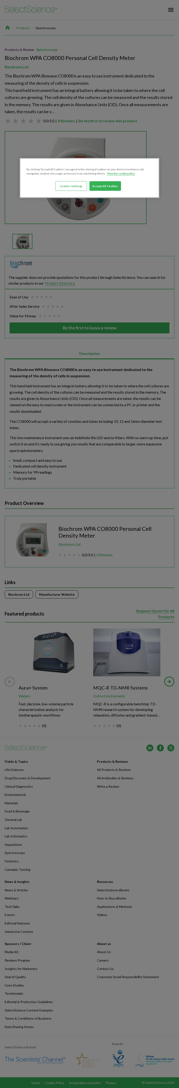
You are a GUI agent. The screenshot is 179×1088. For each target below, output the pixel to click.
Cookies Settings (71, 185)
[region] (89, 178)
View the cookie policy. (121, 173)
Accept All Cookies (105, 185)
